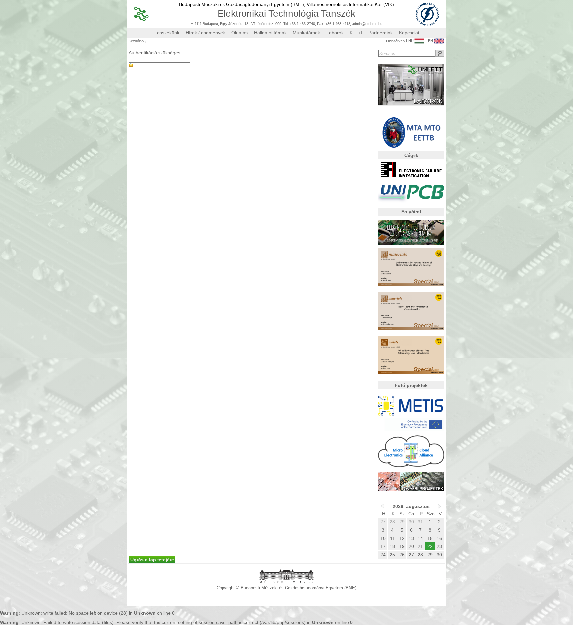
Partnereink (380, 32)
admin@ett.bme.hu (367, 24)
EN (430, 41)
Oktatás (239, 32)
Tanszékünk (167, 32)
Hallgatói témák (270, 32)
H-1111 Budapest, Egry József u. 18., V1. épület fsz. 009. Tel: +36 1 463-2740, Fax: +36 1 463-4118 (270, 24)
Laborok (335, 32)
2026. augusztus (411, 506)
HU (411, 41)
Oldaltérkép (395, 41)
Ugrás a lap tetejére (152, 559)
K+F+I (356, 32)
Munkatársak (306, 32)
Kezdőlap (136, 41)
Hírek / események (205, 32)
